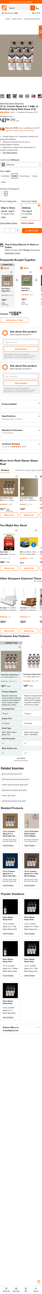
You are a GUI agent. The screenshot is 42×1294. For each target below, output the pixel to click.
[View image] (2, 96)
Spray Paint (17, 18)
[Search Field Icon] (32, 7)
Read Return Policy (12, 253)
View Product (8, 845)
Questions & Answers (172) (27, 112)
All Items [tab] (5, 470)
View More (21, 758)
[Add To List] (33, 106)
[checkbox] (21, 268)
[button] (21, 404)
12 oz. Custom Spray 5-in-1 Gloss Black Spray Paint (10, 968)
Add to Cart (9, 515)
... (2, 19)
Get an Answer (21, 349)
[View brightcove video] (21, 96)
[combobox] (19, 8)
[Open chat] (40, 32)
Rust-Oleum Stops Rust (8, 918)
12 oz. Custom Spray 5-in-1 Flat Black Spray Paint (10, 926)
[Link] (27, 286)
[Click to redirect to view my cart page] (37, 8)
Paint (8, 18)
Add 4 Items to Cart (14, 320)
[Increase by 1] (17, 230)
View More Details (9, 153)
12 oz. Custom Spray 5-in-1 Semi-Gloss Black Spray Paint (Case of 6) (10, 1012)
